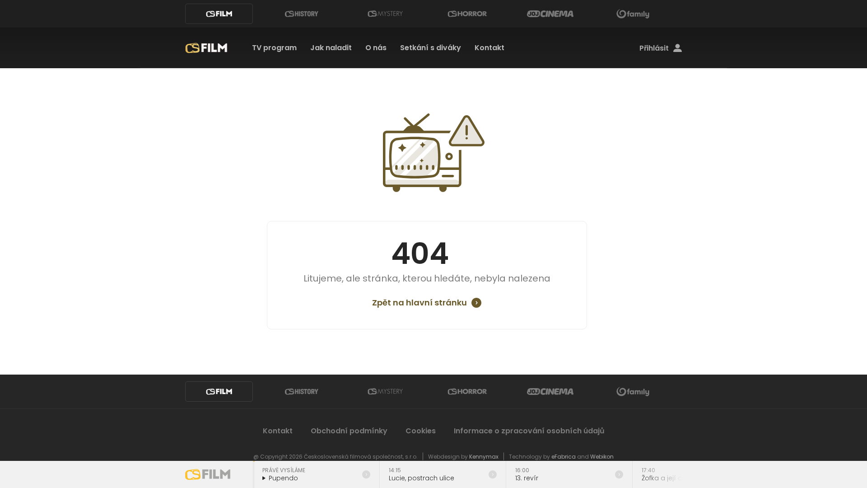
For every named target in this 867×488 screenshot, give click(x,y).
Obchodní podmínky (349, 431)
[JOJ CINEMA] (550, 14)
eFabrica (563, 456)
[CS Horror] (467, 14)
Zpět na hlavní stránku (419, 302)
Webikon (602, 456)
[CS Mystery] (385, 14)
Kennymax (484, 456)
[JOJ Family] (633, 14)
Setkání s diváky (430, 47)
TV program (274, 47)
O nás (376, 47)
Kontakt (489, 47)
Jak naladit (331, 47)
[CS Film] (219, 14)
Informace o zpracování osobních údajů (529, 431)
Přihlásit (654, 48)
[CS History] (302, 14)
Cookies (421, 431)
